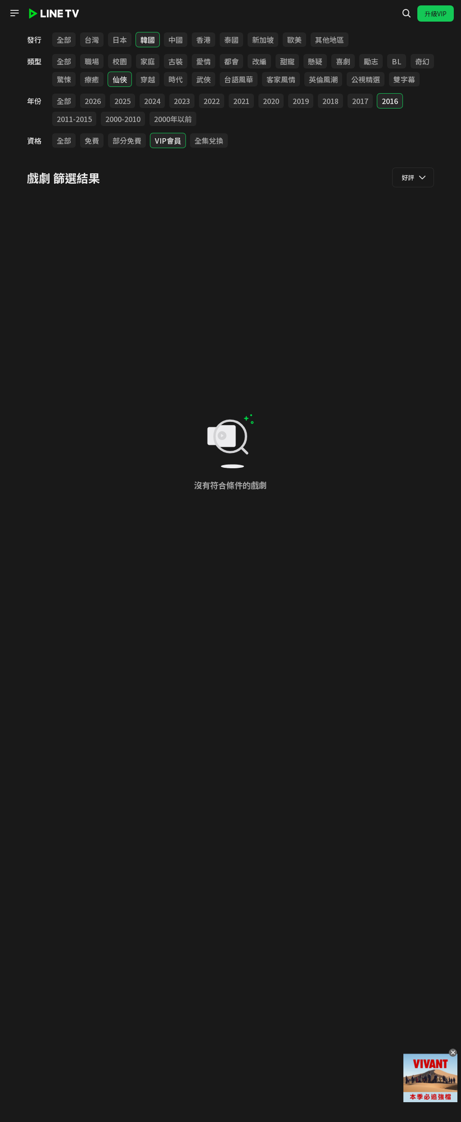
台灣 (92, 39)
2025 (122, 100)
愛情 (203, 61)
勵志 (371, 61)
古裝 (175, 61)
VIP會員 (168, 140)
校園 (120, 61)
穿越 (147, 79)
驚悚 (64, 79)
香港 (203, 39)
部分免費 (127, 140)
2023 (182, 100)
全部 (64, 39)
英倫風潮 (323, 79)
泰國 (231, 39)
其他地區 (329, 39)
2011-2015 (74, 118)
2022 (211, 100)
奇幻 (422, 61)
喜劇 (343, 61)
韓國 (147, 39)
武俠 (203, 79)
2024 (152, 100)
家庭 (147, 61)
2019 (301, 100)
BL (397, 61)
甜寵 (287, 61)
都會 (231, 61)
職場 (92, 61)
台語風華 (238, 79)
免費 (92, 140)
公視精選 (365, 79)
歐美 (294, 39)
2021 (241, 100)
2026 (93, 100)
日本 (120, 39)
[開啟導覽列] (14, 13)
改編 (259, 61)
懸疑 (315, 61)
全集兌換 (208, 140)
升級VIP (436, 13)
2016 (390, 100)
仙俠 (120, 79)
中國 (175, 39)
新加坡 (263, 39)
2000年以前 (173, 118)
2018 (330, 100)
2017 (360, 100)
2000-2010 (122, 118)
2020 (271, 100)
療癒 (92, 79)
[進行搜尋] (406, 13)
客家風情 (281, 79)
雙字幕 (404, 79)
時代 (175, 79)
